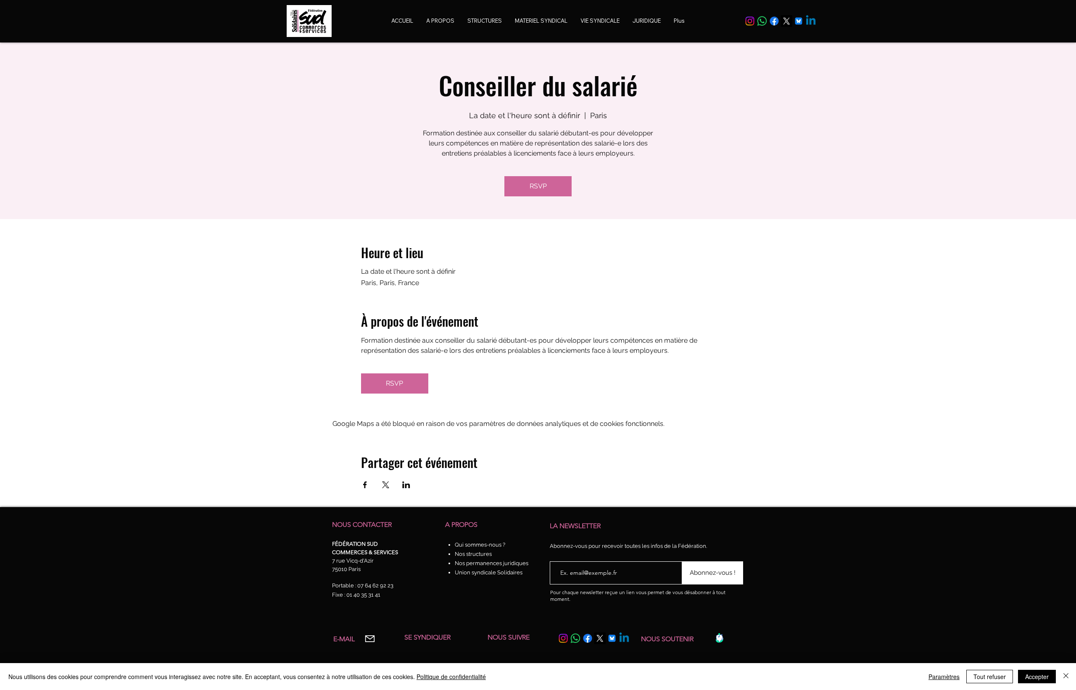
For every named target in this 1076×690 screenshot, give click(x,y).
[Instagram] (750, 21)
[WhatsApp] (762, 21)
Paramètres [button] (944, 676)
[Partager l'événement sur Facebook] (365, 484)
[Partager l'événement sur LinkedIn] (406, 484)
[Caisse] (719, 638)
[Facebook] (774, 21)
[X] (786, 21)
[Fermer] (1066, 676)
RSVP (538, 186)
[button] (600, 21)
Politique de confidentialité (451, 676)
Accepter (1037, 676)
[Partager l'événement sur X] (386, 484)
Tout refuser (989, 676)
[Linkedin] (811, 21)
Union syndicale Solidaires (488, 572)
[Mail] (369, 638)
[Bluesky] (798, 21)
